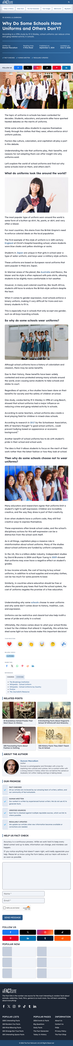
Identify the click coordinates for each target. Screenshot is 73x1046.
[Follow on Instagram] (37, 68)
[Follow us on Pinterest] (19, 1007)
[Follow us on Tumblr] (29, 1007)
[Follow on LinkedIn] (66, 68)
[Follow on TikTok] (47, 68)
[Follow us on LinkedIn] (34, 1007)
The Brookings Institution (19, 682)
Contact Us (59, 1024)
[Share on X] (12, 666)
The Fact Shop (60, 1034)
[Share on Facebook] (7, 666)
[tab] (10, 677)
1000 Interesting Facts (11, 1021)
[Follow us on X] (9, 1007)
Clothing (10, 656)
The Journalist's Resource (19, 692)
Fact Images (46, 8)
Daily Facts (20, 8)
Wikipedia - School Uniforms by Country (25, 687)
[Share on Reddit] (28, 666)
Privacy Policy (60, 1031)
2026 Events (57, 8)
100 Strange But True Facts (12, 1031)
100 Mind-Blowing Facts (11, 1028)
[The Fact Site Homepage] (7, 2)
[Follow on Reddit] (62, 938)
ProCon (12, 689)
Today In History (39, 1034)
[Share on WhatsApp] (17, 666)
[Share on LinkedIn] (33, 666)
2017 (32, 422)
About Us (58, 1021)
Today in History (9, 8)
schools (35, 602)
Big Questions (38, 1024)
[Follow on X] (28, 68)
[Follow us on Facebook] (3, 1007)
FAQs (57, 1028)
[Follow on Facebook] (18, 68)
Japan (20, 252)
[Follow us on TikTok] (24, 1007)
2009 (54, 557)
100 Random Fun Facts (11, 1024)
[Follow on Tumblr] (45, 938)
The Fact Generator (33, 8)
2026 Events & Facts (41, 1021)
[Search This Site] (69, 2)
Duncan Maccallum (29, 761)
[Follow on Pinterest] (57, 68)
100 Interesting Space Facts (13, 1034)
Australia (45, 272)
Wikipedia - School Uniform (20, 684)
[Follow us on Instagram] (14, 1007)
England (9, 243)
